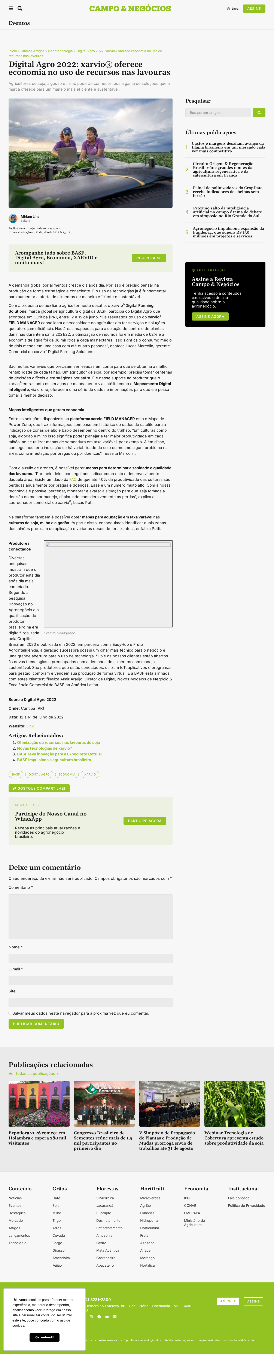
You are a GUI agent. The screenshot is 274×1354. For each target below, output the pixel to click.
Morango (147, 1258)
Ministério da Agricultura (194, 1222)
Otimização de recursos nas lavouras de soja (58, 742)
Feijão (57, 1265)
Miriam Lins (30, 216)
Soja (56, 1205)
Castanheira (105, 1258)
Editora (25, 220)
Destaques (17, 1213)
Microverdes (150, 1198)
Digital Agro (39, 774)
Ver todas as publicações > (34, 1073)
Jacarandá (104, 1205)
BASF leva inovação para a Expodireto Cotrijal (59, 754)
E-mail (16, 969)
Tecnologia (17, 1243)
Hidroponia (149, 1220)
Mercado (16, 1220)
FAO (73, 479)
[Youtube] (107, 1316)
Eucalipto (103, 1213)
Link (30, 726)
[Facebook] (99, 1316)
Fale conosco (239, 1198)
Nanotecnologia (60, 51)
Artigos (14, 1228)
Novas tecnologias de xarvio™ (44, 748)
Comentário (21, 887)
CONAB (190, 1205)
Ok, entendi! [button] (44, 1337)
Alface (145, 1250)
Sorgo (57, 1243)
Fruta (144, 1235)
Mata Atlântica (107, 1250)
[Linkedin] (115, 1316)
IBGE (188, 1198)
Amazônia (104, 1235)
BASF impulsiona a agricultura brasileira (54, 760)
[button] (11, 9)
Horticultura (149, 1228)
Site (12, 991)
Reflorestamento (109, 1228)
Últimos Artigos (32, 51)
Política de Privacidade (246, 1205)
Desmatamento (108, 1220)
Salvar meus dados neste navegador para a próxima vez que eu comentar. (80, 1013)
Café (56, 1198)
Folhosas (147, 1213)
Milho (56, 1213)
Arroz (56, 1228)
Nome (16, 947)
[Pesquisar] (259, 112)
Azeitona (147, 1243)
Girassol (59, 1250)
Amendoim (61, 1258)
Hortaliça (147, 1265)
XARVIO (90, 774)
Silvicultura (105, 1198)
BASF (16, 774)
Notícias (15, 1198)
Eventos (19, 23)
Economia (67, 774)
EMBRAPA (192, 1213)
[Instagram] (91, 1316)
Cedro (101, 1243)
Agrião (145, 1205)
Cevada (58, 1235)
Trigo (56, 1220)
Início (13, 51)
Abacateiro (105, 1265)
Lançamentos (19, 1235)
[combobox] (218, 112)
